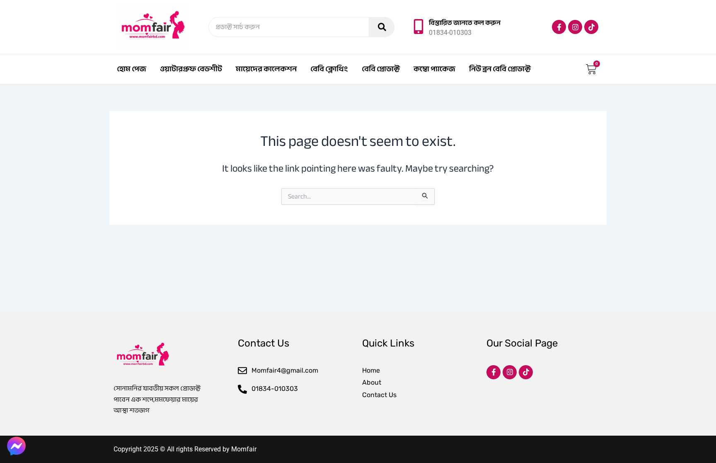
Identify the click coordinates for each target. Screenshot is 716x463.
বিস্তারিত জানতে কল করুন (465, 23)
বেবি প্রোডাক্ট (381, 69)
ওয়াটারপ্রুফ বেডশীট (191, 69)
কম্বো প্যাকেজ (434, 69)
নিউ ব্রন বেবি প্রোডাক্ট (500, 69)
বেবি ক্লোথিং (329, 69)
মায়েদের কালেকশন (266, 69)
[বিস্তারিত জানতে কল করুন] (418, 26)
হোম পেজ (131, 69)
